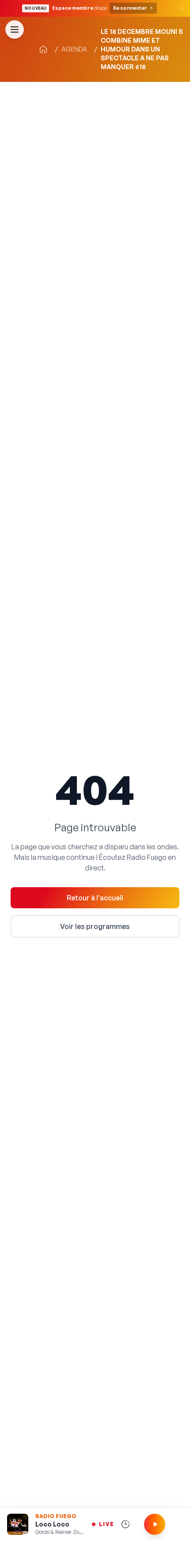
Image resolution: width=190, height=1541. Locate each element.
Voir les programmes (95, 926)
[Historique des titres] (125, 1524)
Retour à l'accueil (95, 897)
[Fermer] (181, 8)
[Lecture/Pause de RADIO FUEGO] (154, 1524)
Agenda (74, 49)
